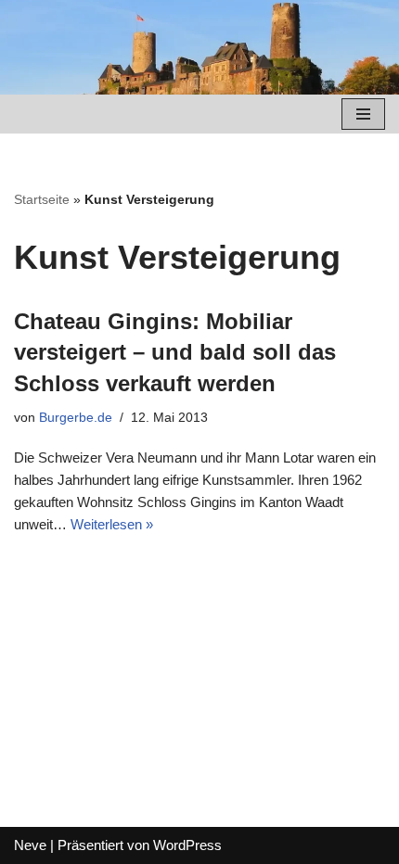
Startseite (42, 199)
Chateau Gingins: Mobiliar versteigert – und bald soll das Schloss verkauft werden (175, 352)
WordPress (187, 845)
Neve (30, 845)
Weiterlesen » (112, 524)
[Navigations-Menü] (363, 114)
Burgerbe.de (75, 418)
